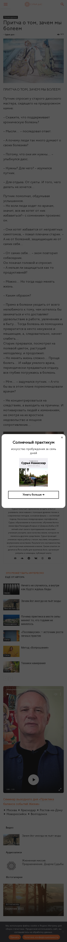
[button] (61, 437)
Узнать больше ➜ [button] (33, 495)
